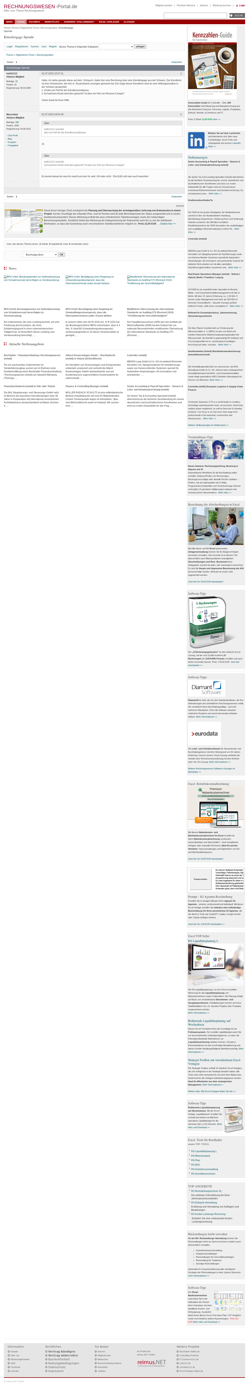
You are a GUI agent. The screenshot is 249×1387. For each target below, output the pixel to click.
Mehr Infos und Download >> (206, 1322)
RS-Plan (195, 1160)
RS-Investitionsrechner (203, 1173)
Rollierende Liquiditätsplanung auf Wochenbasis (209, 1022)
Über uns (15, 1355)
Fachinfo (34, 22)
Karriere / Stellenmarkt (79, 22)
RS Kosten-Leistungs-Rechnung (208, 1214)
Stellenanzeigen (197, 157)
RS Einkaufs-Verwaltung (204, 1202)
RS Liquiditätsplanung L (203, 941)
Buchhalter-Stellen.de (190, 1351)
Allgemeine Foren (29, 28)
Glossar (129, 22)
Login (242, 5)
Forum (21, 22)
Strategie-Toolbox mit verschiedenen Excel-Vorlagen (214, 1062)
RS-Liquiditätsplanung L (204, 1151)
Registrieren (21, 46)
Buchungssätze (49, 28)
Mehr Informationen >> (206, 717)
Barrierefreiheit (59, 1359)
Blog (10, 139)
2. (181, 114)
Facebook (15, 1367)
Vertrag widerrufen (63, 1355)
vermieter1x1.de (187, 1367)
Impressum (56, 1371)
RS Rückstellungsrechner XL (206, 1191)
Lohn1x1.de (185, 1363)
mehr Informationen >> (198, 1276)
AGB (13, 1363)
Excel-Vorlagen (109, 22)
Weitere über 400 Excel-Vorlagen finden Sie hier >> (212, 1091)
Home (7, 28)
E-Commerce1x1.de (189, 1359)
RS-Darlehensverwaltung (204, 1169)
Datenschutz (56, 1367)
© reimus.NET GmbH (14, 1381)
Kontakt (14, 1351)
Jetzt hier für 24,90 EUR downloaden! (205, 859)
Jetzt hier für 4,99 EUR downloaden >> (206, 924)
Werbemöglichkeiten (20, 1359)
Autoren (204, 5)
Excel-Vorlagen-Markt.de (191, 1371)
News (9, 22)
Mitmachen (103, 1359)
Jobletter (102, 1371)
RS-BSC (195, 1164)
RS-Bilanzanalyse (200, 1155)
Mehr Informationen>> (213, 1085)
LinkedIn (15, 1371)
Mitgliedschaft (104, 1355)
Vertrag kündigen (61, 1351)
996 (17, 122)
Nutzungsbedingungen (63, 1363)
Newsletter (103, 1367)
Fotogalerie (13, 145)
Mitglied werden (163, 5)
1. (181, 73)
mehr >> (216, 119)
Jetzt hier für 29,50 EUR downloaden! (205, 581)
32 (16, 81)
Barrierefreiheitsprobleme (109, 1363)
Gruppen (12, 142)
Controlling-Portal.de (189, 1355)
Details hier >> (168, 223)
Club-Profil (13, 135)
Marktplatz (52, 22)
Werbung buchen (222, 5)
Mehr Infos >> (215, 193)
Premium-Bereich (186, 5)
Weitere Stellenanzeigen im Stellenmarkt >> (208, 425)
